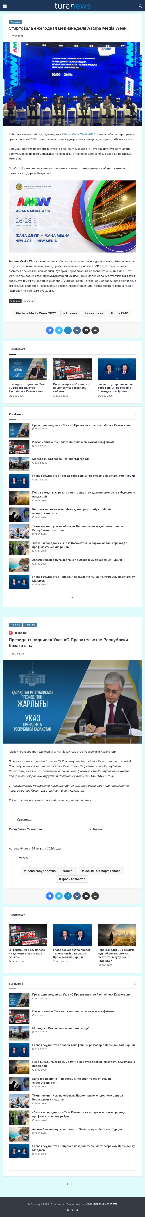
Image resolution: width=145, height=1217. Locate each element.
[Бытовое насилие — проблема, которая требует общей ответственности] (19, 514)
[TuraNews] (72, 6)
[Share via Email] (86, 330)
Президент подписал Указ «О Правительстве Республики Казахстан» (27, 387)
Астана (71, 313)
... (72, 596)
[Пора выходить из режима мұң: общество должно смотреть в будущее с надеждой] (19, 498)
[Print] (95, 330)
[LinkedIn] (68, 330)
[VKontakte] (77, 330)
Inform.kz (28, 301)
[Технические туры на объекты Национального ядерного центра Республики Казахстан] (19, 531)
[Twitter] (59, 330)
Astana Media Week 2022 (37, 313)
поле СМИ (120, 313)
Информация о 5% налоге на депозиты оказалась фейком (71, 387)
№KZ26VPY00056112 (105, 1204)
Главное (15, 22)
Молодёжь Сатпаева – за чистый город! (60, 458)
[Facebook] (50, 330)
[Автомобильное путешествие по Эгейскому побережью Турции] (19, 565)
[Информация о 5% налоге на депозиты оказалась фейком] (72, 369)
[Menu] (5, 7)
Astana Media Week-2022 (78, 134)
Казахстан (94, 313)
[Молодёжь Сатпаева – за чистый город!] (19, 464)
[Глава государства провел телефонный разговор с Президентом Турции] (117, 369)
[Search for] (140, 7)
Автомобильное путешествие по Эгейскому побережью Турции (77, 559)
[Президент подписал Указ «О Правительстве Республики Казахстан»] (28, 369)
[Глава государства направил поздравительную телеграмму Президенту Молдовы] (19, 582)
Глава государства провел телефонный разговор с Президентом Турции (116, 387)
